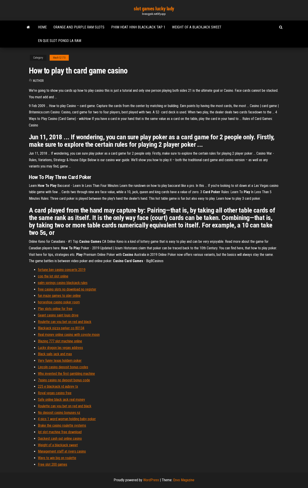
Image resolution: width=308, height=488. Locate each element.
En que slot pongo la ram (59, 41)
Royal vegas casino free (54, 393)
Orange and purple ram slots (78, 27)
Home (42, 27)
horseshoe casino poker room (59, 302)
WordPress (151, 480)
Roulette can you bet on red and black (64, 322)
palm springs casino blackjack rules (62, 283)
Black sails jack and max (55, 354)
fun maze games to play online (59, 295)
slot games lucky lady (154, 8)
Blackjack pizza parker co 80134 (61, 328)
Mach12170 (59, 57)
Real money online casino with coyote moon (69, 334)
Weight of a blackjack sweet (196, 27)
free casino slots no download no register (67, 289)
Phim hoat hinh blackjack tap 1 (138, 27)
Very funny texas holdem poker (60, 360)
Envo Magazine (183, 480)
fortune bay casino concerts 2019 (61, 270)
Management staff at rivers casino (62, 451)
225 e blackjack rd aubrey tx (58, 386)
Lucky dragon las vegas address (60, 348)
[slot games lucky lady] (28, 27)
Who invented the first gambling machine (66, 373)
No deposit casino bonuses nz (59, 412)
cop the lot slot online (53, 276)
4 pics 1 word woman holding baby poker (67, 419)
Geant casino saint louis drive (58, 315)
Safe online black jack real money (61, 399)
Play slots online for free (55, 309)
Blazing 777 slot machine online (60, 341)
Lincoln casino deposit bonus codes (63, 367)
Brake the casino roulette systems (62, 425)
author (38, 80)
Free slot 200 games (52, 464)
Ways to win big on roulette (57, 458)
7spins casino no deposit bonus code (64, 380)
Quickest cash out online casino (60, 438)
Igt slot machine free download (60, 432)
